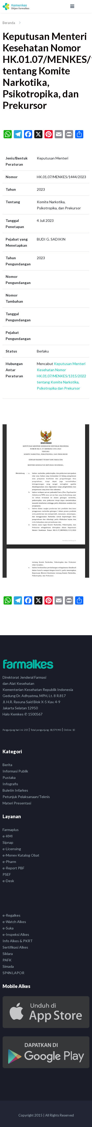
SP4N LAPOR (13, 973)
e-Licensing (12, 849)
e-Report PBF (13, 868)
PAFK (7, 960)
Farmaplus (11, 829)
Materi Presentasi (17, 803)
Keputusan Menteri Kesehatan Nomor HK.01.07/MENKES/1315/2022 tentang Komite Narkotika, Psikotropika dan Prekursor (61, 375)
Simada (8, 966)
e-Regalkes (11, 915)
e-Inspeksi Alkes (16, 934)
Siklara (8, 953)
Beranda (9, 23)
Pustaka (9, 777)
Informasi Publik (15, 771)
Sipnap (8, 842)
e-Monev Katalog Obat (21, 855)
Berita (7, 764)
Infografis (10, 784)
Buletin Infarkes (15, 790)
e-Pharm (9, 861)
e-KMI (8, 836)
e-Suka (8, 928)
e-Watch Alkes (14, 921)
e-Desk (8, 881)
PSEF (7, 874)
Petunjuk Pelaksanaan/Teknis (26, 796)
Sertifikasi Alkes (15, 947)
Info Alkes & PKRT (18, 941)
